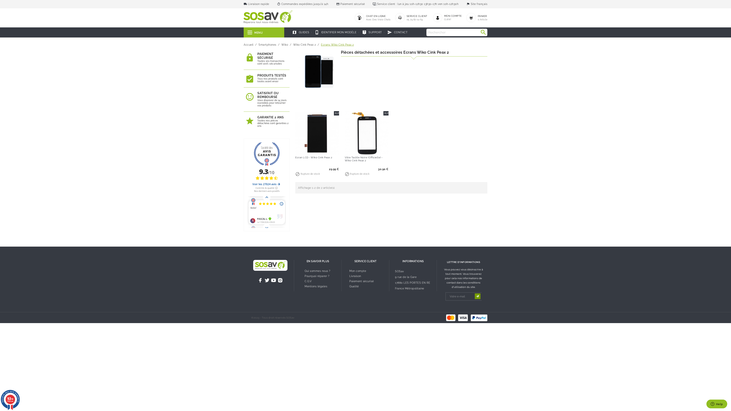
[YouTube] (273, 280)
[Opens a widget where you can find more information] (716, 404)
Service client (365, 261)
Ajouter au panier (309, 149)
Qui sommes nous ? (317, 270)
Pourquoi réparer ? (317, 276)
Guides (300, 32)
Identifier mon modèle (336, 32)
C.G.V (308, 281)
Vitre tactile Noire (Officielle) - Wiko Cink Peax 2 (364, 159)
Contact (397, 32)
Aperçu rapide (325, 149)
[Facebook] (260, 280)
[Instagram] (280, 280)
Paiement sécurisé (361, 281)
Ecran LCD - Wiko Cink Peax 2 (313, 157)
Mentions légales (316, 286)
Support (372, 32)
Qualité (354, 286)
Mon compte (357, 270)
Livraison (355, 276)
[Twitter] (267, 280)
